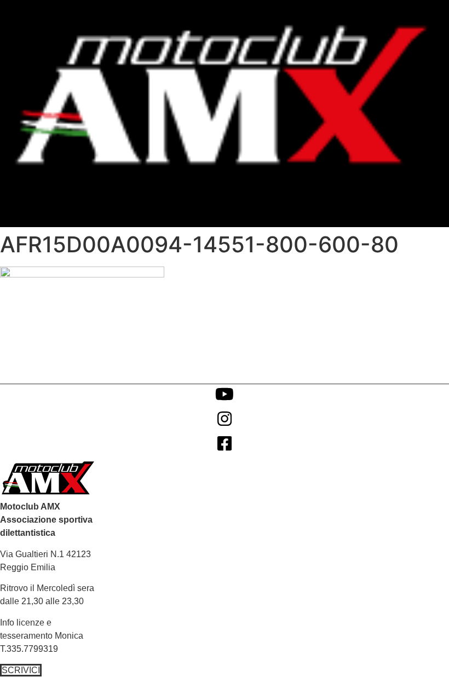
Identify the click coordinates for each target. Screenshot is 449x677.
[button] (438, 197)
